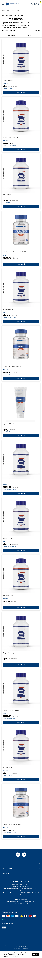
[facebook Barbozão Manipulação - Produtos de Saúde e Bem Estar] (24, 854)
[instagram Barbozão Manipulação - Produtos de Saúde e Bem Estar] (18, 854)
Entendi (35, 954)
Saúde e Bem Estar (11, 15)
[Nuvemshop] (21, 949)
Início (3, 15)
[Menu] (3, 4)
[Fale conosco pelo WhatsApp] (35, 4)
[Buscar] (39, 10)
